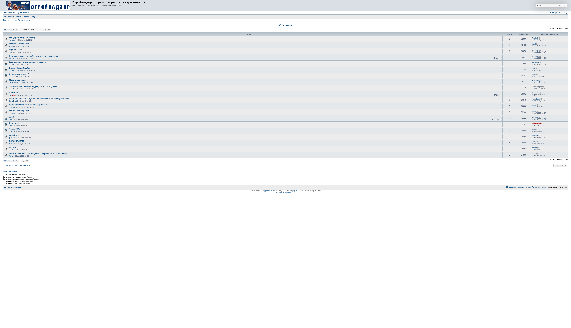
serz (533, 129)
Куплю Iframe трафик (19, 111)
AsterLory (12, 40)
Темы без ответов (10, 20)
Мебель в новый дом (19, 44)
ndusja (534, 105)
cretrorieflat (13, 113)
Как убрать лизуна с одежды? (23, 37)
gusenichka (13, 138)
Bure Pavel (14, 123)
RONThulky (13, 83)
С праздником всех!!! (19, 74)
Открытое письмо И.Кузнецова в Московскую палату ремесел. (39, 98)
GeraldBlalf (535, 62)
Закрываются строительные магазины (27, 62)
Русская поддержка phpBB (285, 192)
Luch (11, 64)
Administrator (537, 123)
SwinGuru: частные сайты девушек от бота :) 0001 (33, 86)
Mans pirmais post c (18, 80)
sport (11, 117)
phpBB (294, 191)
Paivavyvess (13, 107)
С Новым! (13, 92)
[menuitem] (16, 12)
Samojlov (535, 117)
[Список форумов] (38, 5)
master (534, 148)
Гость (11, 156)
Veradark (535, 38)
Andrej (14, 95)
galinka (11, 150)
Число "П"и (14, 129)
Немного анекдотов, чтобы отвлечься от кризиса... (33, 56)
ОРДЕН (12, 147)
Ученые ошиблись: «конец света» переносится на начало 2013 (39, 153)
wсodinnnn (13, 58)
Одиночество (15, 50)
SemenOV (535, 93)
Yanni (533, 68)
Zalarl (534, 44)
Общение (285, 25)
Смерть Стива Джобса (19, 68)
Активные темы (24, 20)
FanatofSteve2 (14, 70)
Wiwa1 (11, 46)
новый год (14, 135)
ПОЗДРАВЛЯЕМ (16, 141)
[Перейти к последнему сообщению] (540, 38)
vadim (11, 119)
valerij (11, 77)
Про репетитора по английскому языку (28, 105)
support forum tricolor (270, 191)
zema (534, 74)
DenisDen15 (13, 101)
